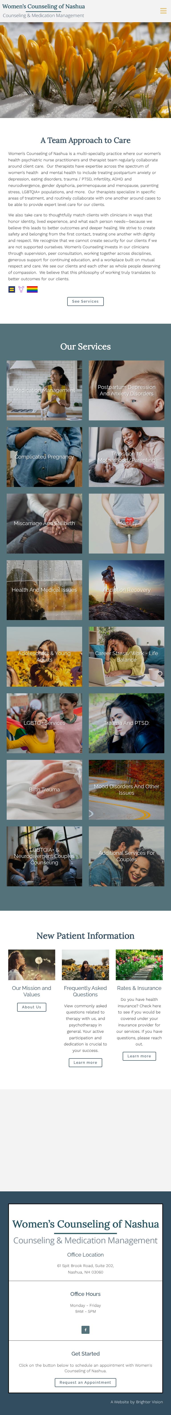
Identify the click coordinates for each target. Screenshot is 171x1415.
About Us (31, 1007)
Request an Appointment (85, 1382)
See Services (85, 301)
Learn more (85, 1062)
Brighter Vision (149, 1401)
